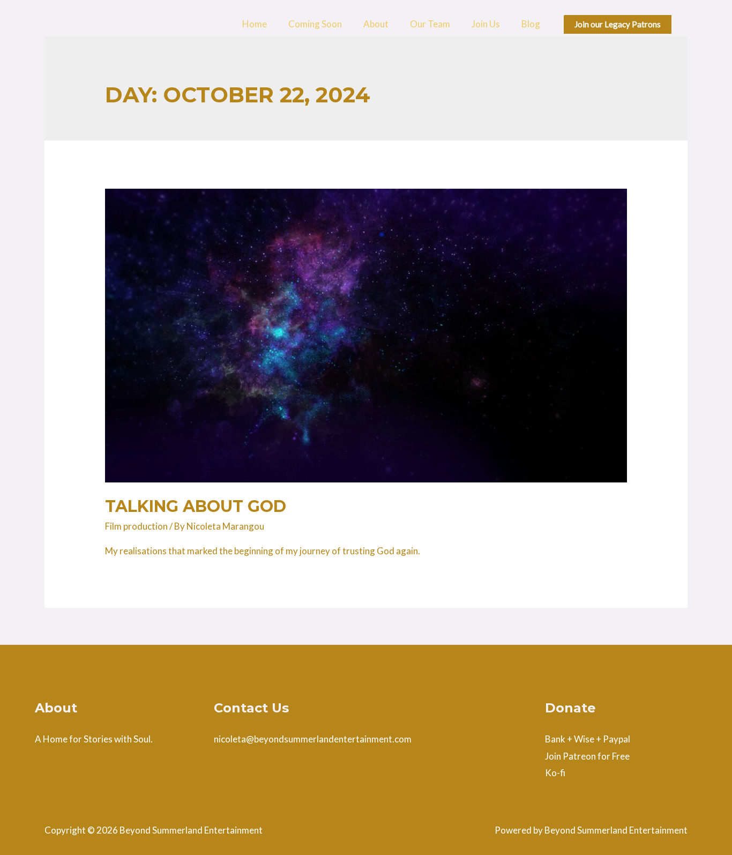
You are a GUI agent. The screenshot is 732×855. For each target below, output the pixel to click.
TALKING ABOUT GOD (195, 506)
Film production (136, 526)
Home (254, 23)
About (376, 23)
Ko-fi (555, 772)
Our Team (430, 23)
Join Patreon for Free (587, 756)
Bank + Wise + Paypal (587, 739)
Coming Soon (315, 23)
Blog (530, 23)
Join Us (486, 23)
